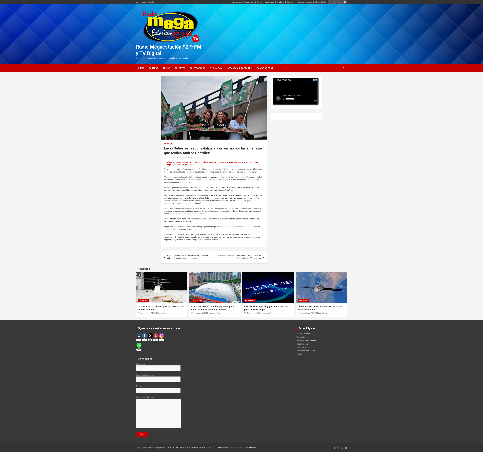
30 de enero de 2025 (172, 158)
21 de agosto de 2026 (146, 313)
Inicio (141, 68)
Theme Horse (222, 447)
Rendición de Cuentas (285, 2)
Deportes (180, 68)
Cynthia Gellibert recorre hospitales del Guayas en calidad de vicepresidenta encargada (187, 256)
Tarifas (259, 2)
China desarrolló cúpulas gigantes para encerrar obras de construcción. (212, 308)
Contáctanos (269, 2)
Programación (249, 2)
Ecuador (153, 68)
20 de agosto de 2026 (199, 313)
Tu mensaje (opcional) (145, 397)
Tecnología (216, 68)
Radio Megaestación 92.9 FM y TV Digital (167, 447)
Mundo (166, 68)
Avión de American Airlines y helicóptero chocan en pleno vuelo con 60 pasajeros (239, 256)
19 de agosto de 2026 (252, 313)
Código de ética (321, 2)
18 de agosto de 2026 (306, 313)
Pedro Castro (187, 158)
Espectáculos (197, 68)
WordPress (251, 447)
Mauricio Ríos (161, 313)
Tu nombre (140, 364)
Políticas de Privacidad (304, 2)
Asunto (139, 386)
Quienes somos (235, 2)
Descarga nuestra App (240, 68)
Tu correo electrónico (145, 375)
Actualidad (144, 268)
